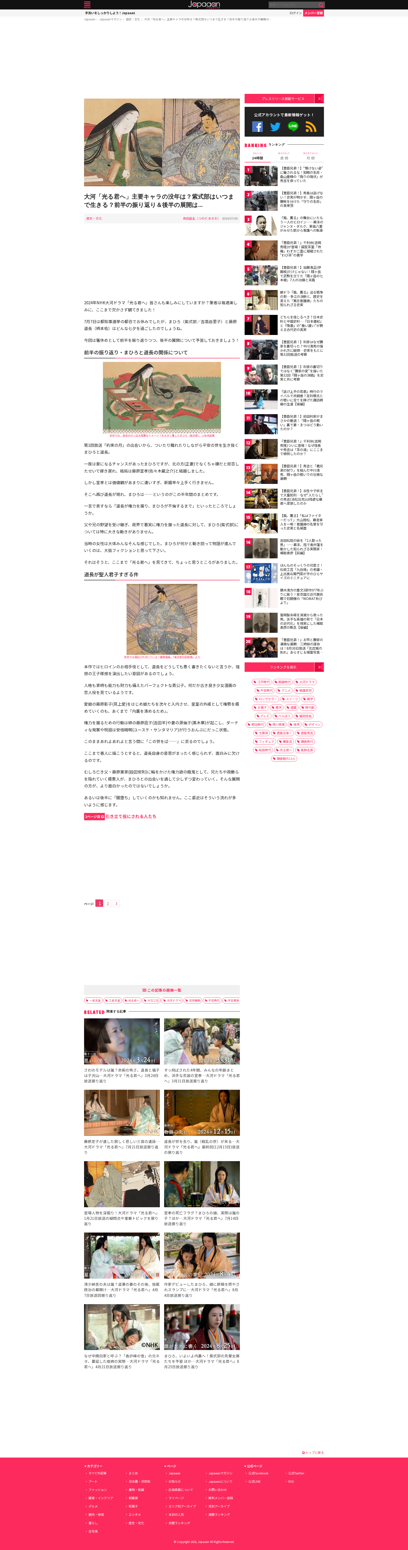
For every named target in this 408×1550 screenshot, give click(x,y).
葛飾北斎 (307, 750)
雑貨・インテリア (101, 1498)
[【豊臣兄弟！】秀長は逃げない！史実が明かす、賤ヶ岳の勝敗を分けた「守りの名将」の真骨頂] (261, 201)
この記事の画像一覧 (163, 990)
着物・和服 (136, 1489)
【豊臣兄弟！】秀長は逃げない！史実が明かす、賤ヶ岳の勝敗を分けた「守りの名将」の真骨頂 (301, 199)
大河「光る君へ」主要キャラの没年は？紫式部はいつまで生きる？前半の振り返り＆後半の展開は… (208, 19)
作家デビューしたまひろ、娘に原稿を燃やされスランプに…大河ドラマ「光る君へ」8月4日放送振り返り (202, 1289)
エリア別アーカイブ (182, 1506)
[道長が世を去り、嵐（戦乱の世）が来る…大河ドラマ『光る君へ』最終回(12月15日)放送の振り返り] (202, 1113)
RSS (311, 126)
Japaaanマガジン (110, 19)
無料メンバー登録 (220, 1498)
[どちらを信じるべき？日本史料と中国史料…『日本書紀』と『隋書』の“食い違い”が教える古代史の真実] (261, 325)
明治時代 (257, 724)
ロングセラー (268, 699)
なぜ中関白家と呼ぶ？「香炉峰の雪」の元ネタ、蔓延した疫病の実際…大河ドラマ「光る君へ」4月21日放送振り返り (122, 1361)
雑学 (310, 699)
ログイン (296, 13)
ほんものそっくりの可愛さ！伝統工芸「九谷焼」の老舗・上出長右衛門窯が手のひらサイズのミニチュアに (301, 571)
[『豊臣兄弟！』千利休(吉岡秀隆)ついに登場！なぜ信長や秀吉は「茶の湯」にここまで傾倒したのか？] (261, 449)
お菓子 (262, 707)
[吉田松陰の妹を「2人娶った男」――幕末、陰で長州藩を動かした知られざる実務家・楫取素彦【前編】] (261, 549)
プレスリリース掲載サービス (283, 98)
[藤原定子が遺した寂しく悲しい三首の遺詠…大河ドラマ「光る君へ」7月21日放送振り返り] (122, 1113)
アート (93, 1481)
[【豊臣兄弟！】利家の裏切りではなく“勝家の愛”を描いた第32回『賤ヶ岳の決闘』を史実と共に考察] (261, 375)
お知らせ (175, 1481)
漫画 (293, 707)
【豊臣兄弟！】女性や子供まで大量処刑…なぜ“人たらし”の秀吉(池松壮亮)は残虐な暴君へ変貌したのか (301, 497)
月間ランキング (179, 1523)
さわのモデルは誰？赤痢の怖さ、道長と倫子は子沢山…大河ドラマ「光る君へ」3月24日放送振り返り (122, 1075)
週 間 (284, 156)
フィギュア (266, 741)
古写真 (93, 1531)
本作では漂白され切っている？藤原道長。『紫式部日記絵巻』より (162, 657)
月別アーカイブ (219, 1506)
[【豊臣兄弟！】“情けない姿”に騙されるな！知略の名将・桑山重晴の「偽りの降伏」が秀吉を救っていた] (261, 176)
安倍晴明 (194, 1000)
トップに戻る (314, 1452)
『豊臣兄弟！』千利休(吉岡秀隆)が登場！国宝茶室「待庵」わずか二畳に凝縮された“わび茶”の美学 (301, 249)
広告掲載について (181, 1489)
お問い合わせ (217, 1489)
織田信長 (305, 716)
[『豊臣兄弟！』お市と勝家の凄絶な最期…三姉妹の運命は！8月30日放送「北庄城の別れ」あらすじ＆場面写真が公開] (261, 648)
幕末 (279, 707)
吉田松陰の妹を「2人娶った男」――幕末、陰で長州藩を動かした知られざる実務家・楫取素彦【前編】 (301, 547)
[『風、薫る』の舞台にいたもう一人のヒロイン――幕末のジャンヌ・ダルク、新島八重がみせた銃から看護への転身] (261, 226)
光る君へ (134, 1000)
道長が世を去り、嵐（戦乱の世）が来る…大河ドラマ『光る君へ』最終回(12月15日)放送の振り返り (202, 1147)
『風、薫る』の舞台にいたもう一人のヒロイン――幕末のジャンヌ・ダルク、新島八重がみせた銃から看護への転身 (301, 224)
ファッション (98, 1489)
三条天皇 (114, 1000)
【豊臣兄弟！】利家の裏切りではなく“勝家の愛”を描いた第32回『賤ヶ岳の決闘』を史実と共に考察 (301, 373)
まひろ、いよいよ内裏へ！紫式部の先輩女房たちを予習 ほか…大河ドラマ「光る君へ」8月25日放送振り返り (202, 1361)
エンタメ (135, 1514)
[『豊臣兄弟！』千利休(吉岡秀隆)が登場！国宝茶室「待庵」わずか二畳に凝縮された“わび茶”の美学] (261, 251)
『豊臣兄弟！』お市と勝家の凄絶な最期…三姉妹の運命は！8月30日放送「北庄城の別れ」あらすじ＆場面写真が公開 (301, 648)
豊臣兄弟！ (284, 733)
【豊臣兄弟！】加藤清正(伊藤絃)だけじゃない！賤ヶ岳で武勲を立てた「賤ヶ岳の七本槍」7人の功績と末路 (301, 273)
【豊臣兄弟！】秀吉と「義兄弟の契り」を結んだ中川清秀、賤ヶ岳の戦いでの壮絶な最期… (301, 472)
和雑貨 (133, 1498)
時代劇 (309, 707)
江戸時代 (263, 682)
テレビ (265, 716)
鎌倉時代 (307, 741)
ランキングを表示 (283, 666)
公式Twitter (275, 126)
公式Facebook (257, 126)
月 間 (310, 156)
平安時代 (214, 1000)
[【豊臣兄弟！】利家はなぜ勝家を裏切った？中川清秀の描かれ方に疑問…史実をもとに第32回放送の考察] (261, 350)
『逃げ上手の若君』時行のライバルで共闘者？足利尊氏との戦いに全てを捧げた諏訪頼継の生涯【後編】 (301, 398)
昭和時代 (265, 750)
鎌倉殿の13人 (286, 758)
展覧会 (287, 741)
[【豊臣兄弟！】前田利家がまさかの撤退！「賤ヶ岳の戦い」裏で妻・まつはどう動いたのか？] (261, 425)
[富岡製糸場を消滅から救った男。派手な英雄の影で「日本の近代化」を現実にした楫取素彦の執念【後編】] (261, 623)
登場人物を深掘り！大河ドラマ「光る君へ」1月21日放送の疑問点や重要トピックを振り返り (122, 1218)
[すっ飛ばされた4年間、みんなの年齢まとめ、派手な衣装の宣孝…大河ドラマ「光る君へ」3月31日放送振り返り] (202, 1042)
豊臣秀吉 (307, 733)
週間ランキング (219, 1514)
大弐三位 (153, 1000)
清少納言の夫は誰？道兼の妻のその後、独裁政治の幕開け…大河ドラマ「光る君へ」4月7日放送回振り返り (122, 1289)
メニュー (87, 4)
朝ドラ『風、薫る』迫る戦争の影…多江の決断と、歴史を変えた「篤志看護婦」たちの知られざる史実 (301, 298)
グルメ (93, 1506)
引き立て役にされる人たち (121, 816)
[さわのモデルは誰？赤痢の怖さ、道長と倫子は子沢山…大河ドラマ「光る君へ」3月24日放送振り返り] (122, 1042)
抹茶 (296, 724)
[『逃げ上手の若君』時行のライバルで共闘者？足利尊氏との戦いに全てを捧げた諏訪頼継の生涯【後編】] (261, 400)
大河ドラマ (174, 1000)
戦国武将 (305, 690)
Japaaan (204, 5)
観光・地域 (96, 1514)
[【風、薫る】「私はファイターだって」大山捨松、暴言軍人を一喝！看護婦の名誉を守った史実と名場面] (261, 524)
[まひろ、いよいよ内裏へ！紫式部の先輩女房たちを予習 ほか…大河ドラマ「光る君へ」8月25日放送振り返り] (202, 1328)
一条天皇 (95, 1000)
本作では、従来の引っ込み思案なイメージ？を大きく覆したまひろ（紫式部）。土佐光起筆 (162, 435)
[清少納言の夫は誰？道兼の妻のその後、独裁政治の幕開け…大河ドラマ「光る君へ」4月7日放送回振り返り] (122, 1256)
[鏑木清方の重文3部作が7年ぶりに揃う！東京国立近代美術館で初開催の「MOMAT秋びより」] (261, 598)
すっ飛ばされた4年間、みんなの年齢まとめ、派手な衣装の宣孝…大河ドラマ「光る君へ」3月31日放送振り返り (202, 1075)
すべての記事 (97, 1473)
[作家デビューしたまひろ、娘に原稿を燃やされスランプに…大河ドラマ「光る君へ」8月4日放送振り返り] (202, 1256)
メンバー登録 (313, 13)
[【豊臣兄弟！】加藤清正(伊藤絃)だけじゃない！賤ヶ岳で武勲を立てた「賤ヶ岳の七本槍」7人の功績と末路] (261, 276)
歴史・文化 (133, 19)
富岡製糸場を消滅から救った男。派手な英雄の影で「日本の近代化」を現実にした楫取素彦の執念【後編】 (301, 621)
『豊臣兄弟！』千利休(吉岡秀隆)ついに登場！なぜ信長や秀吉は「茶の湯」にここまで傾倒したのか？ (301, 447)
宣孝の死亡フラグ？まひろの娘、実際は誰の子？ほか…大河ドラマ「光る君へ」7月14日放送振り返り (202, 1218)
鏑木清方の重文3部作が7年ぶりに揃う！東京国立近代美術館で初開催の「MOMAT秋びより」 (301, 596)
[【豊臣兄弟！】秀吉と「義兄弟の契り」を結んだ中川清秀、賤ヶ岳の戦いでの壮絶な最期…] (261, 474)
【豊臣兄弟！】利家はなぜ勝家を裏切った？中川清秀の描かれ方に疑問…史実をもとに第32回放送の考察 (301, 348)
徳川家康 (278, 724)
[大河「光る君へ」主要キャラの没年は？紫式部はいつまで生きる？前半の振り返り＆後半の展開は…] (162, 143)
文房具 (263, 733)
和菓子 (133, 1506)
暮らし (93, 1523)
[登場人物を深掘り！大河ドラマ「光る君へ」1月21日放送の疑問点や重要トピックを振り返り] (122, 1185)
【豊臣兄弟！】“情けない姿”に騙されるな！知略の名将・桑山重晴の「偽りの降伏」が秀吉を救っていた (301, 174)
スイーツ (292, 699)
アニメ (286, 690)
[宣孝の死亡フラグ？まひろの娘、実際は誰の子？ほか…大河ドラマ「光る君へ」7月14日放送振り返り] (202, 1185)
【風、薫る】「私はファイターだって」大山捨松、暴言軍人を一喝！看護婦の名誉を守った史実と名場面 (301, 522)
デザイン (314, 724)
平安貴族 (233, 1000)
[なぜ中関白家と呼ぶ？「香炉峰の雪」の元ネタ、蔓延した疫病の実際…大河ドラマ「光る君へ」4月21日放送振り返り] (122, 1328)
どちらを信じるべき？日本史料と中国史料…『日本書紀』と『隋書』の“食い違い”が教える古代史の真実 (301, 323)
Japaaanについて (220, 1481)
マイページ (176, 1498)
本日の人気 (176, 1514)
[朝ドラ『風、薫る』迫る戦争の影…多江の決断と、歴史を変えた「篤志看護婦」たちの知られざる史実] (261, 301)
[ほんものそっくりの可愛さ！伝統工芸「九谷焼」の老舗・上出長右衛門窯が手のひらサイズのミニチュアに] (261, 574)
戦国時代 (284, 682)
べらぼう (284, 716)
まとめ (133, 1473)
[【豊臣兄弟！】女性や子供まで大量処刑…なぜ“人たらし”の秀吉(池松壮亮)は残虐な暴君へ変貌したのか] (261, 499)
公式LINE (293, 126)
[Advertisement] (162, 61)
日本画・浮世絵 (139, 1481)
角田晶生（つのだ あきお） (202, 218)
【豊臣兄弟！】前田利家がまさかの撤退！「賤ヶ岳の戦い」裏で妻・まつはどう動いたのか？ (301, 422)
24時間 (257, 156)
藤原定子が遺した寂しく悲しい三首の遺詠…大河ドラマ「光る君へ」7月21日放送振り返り (122, 1147)
